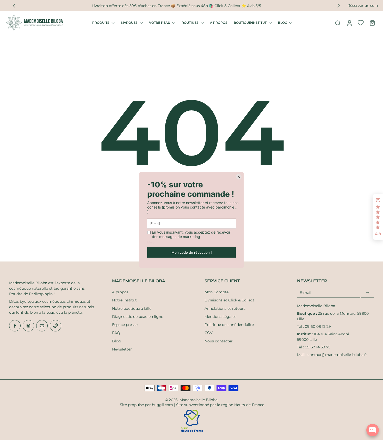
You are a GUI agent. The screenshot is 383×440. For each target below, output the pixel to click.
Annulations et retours (225, 308)
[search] (337, 22)
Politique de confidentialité (229, 324)
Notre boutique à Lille (131, 308)
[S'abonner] (367, 293)
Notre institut (124, 300)
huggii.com (162, 404)
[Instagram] (28, 325)
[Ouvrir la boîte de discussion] (372, 430)
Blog (116, 341)
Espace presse (125, 324)
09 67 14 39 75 (317, 347)
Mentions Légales (220, 316)
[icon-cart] (372, 22)
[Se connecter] (349, 22)
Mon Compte (216, 292)
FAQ (116, 332)
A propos (120, 292)
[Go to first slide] (338, 5)
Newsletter (122, 349)
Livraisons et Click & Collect (229, 300)
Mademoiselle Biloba (199, 399)
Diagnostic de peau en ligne (137, 316)
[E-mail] (42, 325)
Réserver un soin (363, 5)
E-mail (305, 292)
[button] (378, 217)
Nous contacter (219, 341)
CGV (209, 332)
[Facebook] (15, 325)
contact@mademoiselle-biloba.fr (337, 354)
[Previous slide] (14, 5)
